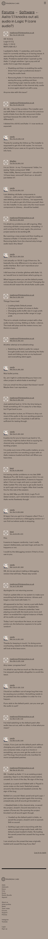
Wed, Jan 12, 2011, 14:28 (16, 639)
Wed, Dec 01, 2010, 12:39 (17, 297)
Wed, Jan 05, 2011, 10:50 (16, 567)
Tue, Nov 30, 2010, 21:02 (17, 163)
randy (12, 137)
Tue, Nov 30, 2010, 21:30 (17, 190)
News (4, 906)
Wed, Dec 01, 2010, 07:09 (17, 256)
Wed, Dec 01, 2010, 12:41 (17, 340)
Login (4, 927)
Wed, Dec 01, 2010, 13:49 (17, 434)
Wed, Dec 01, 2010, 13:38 (17, 400)
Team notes (6, 908)
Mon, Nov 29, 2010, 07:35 (17, 35)
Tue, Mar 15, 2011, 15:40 (16, 740)
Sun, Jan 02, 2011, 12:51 (16, 534)
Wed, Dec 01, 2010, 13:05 (17, 369)
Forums (8, 12)
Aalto (3, 885)
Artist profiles (6, 904)
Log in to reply (40, 853)
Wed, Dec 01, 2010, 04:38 (17, 220)
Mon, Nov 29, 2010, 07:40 (17, 105)
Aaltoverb (5, 887)
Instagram (5, 920)
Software (27, 12)
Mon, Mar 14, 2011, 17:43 (17, 687)
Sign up (4, 929)
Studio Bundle (7, 895)
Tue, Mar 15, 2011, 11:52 (16, 719)
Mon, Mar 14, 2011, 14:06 (17, 661)
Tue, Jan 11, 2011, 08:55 (16, 586)
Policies (4, 915)
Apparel (4, 897)
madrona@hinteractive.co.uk (22, 33)
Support (4, 913)
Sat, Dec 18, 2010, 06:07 (16, 470)
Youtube (4, 922)
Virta (3, 891)
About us (5, 902)
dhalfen (13, 161)
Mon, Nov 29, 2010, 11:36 (17, 139)
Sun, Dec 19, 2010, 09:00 (16, 512)
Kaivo (4, 889)
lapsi (12, 468)
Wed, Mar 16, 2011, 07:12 (17, 770)
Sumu (4, 893)
